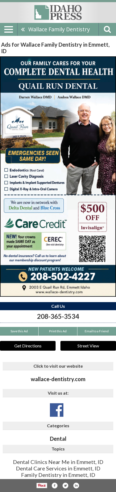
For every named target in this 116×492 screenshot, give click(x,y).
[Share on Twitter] (65, 485)
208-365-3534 (58, 316)
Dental (58, 438)
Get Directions (28, 345)
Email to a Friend (97, 331)
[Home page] (58, 12)
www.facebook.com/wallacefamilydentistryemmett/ (56, 410)
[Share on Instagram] (76, 485)
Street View (88, 345)
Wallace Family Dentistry (59, 29)
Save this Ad (19, 331)
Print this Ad (58, 331)
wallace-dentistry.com (58, 379)
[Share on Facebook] (54, 485)
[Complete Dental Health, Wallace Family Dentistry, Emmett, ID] (58, 176)
